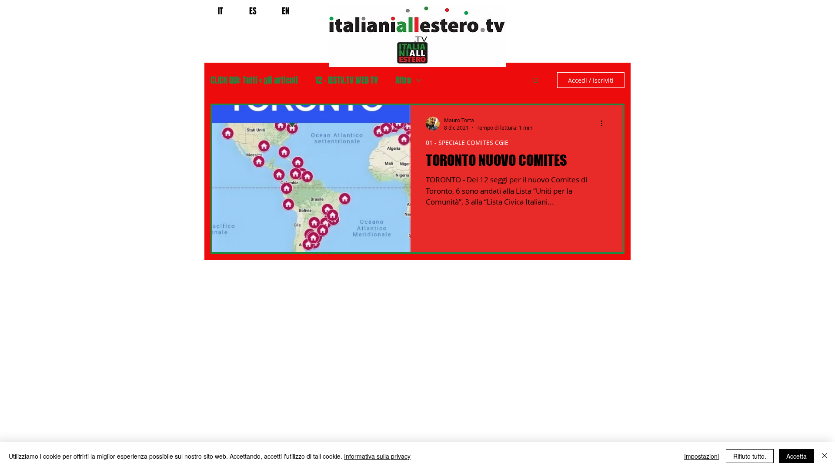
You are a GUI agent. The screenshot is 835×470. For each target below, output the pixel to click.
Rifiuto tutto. (749, 456)
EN (285, 11)
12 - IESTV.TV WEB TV (346, 80)
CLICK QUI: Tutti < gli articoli (254, 80)
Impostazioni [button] (701, 456)
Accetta (796, 456)
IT (220, 11)
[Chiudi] (824, 456)
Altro (403, 80)
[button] (535, 81)
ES (253, 11)
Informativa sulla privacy (377, 456)
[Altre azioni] (604, 123)
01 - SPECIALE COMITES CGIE (467, 142)
